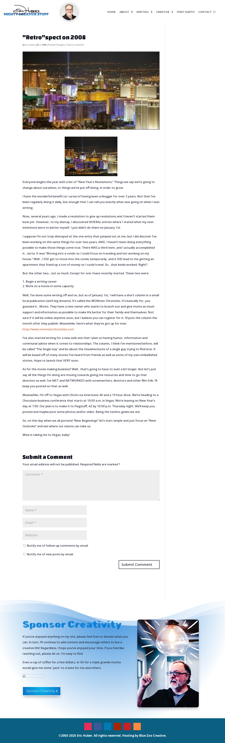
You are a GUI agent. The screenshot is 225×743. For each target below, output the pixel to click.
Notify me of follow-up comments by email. (58, 546)
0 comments (78, 45)
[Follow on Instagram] (88, 726)
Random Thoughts (56, 45)
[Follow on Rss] (137, 726)
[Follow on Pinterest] (127, 726)
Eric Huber (30, 45)
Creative (162, 12)
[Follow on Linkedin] (107, 726)
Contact (204, 12)
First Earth (186, 12)
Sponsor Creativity (40, 691)
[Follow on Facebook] (97, 726)
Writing (142, 12)
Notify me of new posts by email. (50, 554)
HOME (111, 12)
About (124, 12)
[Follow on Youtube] (117, 726)
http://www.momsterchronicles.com (48, 329)
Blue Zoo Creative (152, 736)
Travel (68, 45)
